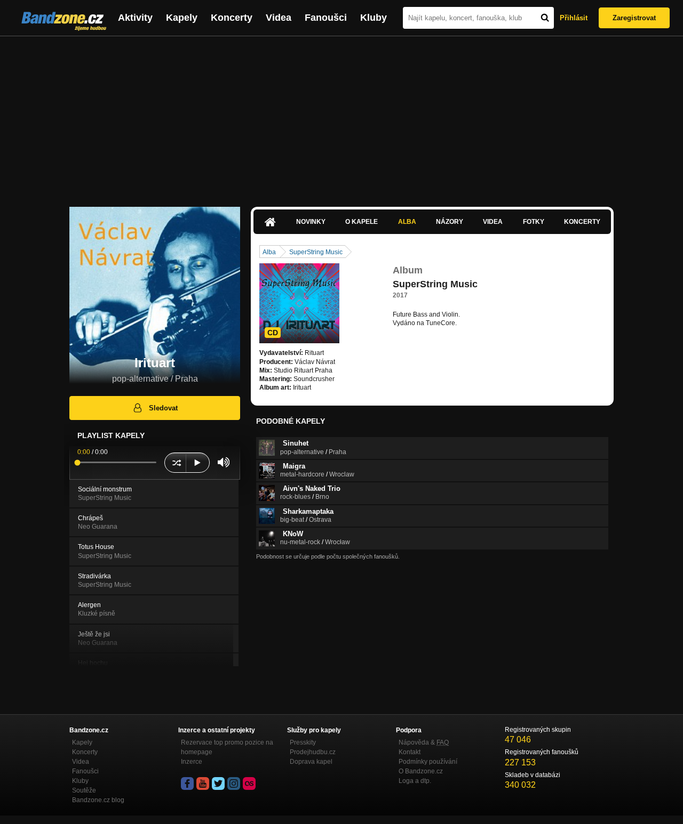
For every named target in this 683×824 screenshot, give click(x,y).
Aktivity (135, 17)
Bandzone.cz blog (98, 800)
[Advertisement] (341, 116)
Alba (407, 221)
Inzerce (191, 761)
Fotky (533, 221)
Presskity (303, 742)
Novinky (310, 221)
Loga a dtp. (415, 781)
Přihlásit (573, 18)
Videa (278, 17)
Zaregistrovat (634, 18)
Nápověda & (424, 742)
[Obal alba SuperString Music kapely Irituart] (299, 303)
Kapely (181, 17)
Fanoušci (326, 17)
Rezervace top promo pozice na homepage (227, 747)
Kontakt (409, 752)
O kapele (361, 221)
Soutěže (84, 790)
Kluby (373, 17)
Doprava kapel (311, 761)
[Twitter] (218, 783)
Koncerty (231, 17)
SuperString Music (316, 252)
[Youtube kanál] (202, 783)
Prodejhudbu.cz (313, 752)
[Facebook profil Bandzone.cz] (187, 783)
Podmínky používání (428, 761)
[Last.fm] (249, 783)
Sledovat (163, 408)
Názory (449, 221)
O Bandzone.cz (421, 771)
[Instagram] (233, 783)
